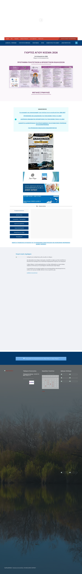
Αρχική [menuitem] (7, 38)
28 (52, 386)
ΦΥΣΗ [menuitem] (42, 43)
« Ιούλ (43, 391)
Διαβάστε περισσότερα (32, 272)
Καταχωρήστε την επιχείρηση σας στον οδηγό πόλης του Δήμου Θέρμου (42, 358)
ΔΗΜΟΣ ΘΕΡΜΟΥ (32, 568)
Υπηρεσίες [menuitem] (16, 38)
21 (52, 384)
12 (48, 382)
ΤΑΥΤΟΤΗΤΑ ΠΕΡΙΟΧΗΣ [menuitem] (24, 43)
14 (52, 382)
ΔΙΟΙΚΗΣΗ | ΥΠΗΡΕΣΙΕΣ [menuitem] (10, 43)
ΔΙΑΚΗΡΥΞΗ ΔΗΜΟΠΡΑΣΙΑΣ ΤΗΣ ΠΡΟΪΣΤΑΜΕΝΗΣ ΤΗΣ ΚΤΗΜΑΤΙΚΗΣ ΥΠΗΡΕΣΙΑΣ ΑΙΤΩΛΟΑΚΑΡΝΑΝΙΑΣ (42, 123)
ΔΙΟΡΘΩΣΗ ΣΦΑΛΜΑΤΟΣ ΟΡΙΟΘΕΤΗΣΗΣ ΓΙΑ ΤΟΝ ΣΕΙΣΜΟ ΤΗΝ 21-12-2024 (42, 119)
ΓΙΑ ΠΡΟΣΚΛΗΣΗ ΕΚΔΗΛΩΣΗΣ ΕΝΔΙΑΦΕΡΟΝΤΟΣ (42, 128)
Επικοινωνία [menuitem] (40, 38)
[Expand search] (76, 43)
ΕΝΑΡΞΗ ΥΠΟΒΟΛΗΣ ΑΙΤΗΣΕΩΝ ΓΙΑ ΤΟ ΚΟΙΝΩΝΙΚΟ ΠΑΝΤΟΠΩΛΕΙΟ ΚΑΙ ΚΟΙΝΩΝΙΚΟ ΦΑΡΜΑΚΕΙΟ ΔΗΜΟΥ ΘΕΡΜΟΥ (41, 243)
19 (48, 384)
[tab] (19, 210)
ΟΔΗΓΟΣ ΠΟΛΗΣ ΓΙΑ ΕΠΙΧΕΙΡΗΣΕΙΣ (68, 38)
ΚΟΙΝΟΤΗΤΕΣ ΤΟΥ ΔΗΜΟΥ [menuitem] (52, 43)
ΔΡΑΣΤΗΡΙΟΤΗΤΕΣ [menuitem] (66, 43)
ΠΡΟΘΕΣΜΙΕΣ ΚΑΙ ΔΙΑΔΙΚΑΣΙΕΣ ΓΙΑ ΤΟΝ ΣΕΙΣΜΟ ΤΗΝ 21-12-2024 (42, 116)
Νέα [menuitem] (11, 38)
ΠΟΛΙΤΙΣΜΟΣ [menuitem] (36, 43)
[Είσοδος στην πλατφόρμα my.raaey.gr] (31, 383)
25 (45, 386)
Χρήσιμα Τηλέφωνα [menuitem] (24, 38)
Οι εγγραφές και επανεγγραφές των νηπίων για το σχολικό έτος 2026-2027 (42, 112)
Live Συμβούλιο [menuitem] (33, 38)
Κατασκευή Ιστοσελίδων (18, 568)
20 (50, 384)
